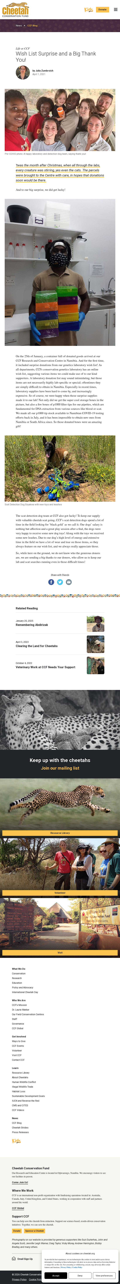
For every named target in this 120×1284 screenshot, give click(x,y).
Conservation (18, 973)
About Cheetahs (20, 1077)
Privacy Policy (19, 1279)
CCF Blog (32, 25)
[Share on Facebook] (51, 582)
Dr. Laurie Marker (20, 1009)
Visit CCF (17, 1055)
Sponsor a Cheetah (34, 1231)
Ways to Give (18, 1041)
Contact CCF (18, 1060)
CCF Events (18, 1046)
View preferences (104, 1275)
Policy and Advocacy (22, 987)
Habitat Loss (18, 1091)
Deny (80, 1275)
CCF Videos (18, 1110)
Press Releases (20, 1132)
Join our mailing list (60, 768)
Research (17, 978)
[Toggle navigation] (116, 9)
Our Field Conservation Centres (28, 1014)
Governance (18, 1023)
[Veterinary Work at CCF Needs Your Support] (95, 665)
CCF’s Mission (19, 1005)
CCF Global (17, 1028)
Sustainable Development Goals (28, 1096)
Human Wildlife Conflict (24, 1082)
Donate (102, 9)
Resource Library (60, 833)
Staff (14, 1019)
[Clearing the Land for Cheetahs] (95, 644)
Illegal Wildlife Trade (22, 1086)
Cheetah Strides (20, 1127)
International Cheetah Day (25, 992)
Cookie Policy (36, 1279)
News (19, 25)
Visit (60, 952)
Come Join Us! (20, 1182)
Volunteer (60, 892)
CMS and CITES (20, 1105)
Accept (55, 1275)
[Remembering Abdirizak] (95, 623)
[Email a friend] (69, 582)
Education (17, 982)
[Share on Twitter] (60, 582)
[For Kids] (88, 9)
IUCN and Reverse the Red (25, 1100)
